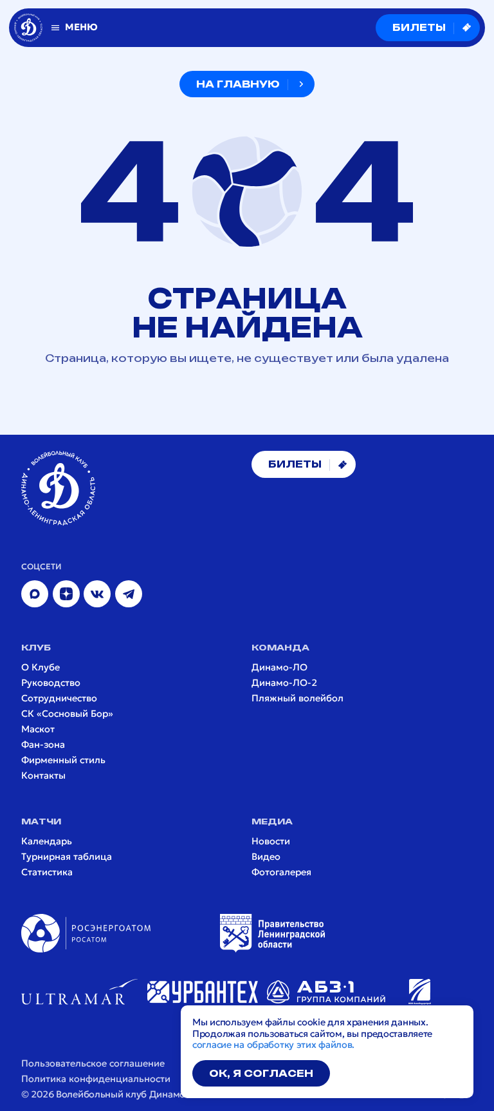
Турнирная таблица (66, 856)
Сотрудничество (59, 698)
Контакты (43, 775)
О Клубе (40, 667)
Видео (266, 856)
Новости (271, 841)
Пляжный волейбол (297, 698)
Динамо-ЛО (279, 667)
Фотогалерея (281, 872)
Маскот (38, 729)
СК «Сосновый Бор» (67, 713)
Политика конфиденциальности (95, 1079)
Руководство (50, 683)
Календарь (46, 841)
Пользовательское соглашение (93, 1063)
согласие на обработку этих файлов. (273, 1044)
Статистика (47, 872)
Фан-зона (43, 744)
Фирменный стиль (63, 760)
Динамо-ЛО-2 (284, 683)
